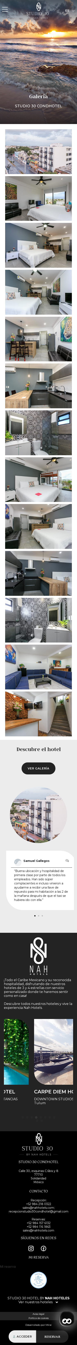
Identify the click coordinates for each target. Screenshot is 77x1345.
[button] (35, 915)
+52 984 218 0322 (38, 1204)
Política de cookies (39, 1318)
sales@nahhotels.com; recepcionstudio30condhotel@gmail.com (38, 1209)
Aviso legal (38, 1314)
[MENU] (5, 9)
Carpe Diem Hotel (31, 1092)
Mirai (49, 1324)
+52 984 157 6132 (39, 1223)
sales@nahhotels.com (38, 1230)
